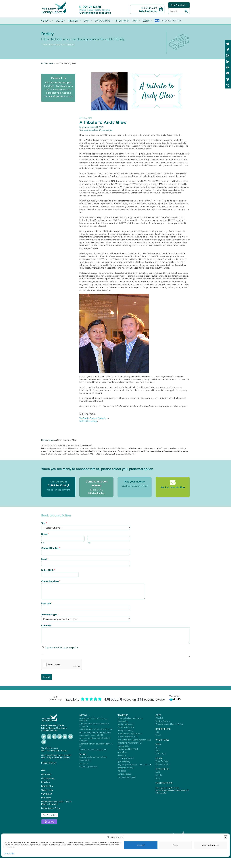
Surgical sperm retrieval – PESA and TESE (134, 764)
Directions (45, 782)
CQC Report (46, 794)
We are (59, 20)
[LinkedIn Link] (227, 61)
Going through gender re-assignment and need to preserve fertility (95, 733)
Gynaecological (124, 774)
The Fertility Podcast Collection (93, 418)
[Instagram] (227, 55)
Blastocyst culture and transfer (130, 718)
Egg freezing (123, 721)
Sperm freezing (124, 761)
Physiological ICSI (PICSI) (128, 749)
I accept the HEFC (61, 647)
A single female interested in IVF (92, 749)
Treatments (123, 715)
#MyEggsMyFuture (164, 783)
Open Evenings (162, 761)
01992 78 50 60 (90, 6)
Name (45, 534)
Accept (141, 845)
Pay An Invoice (49, 815)
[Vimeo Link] (227, 79)
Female (159, 775)
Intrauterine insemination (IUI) (130, 743)
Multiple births (123, 746)
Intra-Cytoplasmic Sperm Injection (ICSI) (134, 739)
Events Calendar (163, 764)
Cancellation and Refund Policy (169, 724)
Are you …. (84, 715)
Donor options (102, 20)
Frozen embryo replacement (129, 733)
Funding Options (163, 721)
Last (88, 543)
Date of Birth (48, 570)
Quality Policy (47, 790)
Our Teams (83, 763)
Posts (134, 20)
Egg (157, 732)
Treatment (73, 20)
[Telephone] (227, 85)
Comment (46, 625)
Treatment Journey (125, 767)
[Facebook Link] (227, 49)
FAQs (43, 770)
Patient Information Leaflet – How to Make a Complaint (56, 802)
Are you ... (46, 20)
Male (158, 772)
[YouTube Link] (227, 73)
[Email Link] (227, 67)
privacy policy (71, 647)
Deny (175, 845)
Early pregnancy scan (127, 777)
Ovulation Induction (126, 727)
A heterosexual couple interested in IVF (95, 729)
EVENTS (146, 20)
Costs (86, 20)
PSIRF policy (46, 797)
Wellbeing (122, 771)
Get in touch (46, 774)
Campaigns (161, 753)
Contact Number (50, 548)
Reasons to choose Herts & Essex (93, 757)
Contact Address (50, 581)
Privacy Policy (9, 853)
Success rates (84, 760)
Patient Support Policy (50, 808)
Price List (159, 718)
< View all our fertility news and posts (58, 44)
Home (44, 63)
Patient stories (122, 20)
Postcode (46, 603)
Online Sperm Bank (125, 758)
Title (44, 523)
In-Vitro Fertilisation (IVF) (127, 736)
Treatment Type (50, 614)
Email (44, 559)
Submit (46, 676)
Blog (157, 747)
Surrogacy (122, 755)
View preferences (210, 845)
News (51, 63)
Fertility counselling (125, 730)
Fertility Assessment (125, 724)
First (42, 543)
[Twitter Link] (227, 44)
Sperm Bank (122, 752)
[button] (225, 837)
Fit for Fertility (162, 769)
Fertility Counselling (88, 421)
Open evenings (47, 778)
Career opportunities (88, 766)
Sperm (158, 735)
